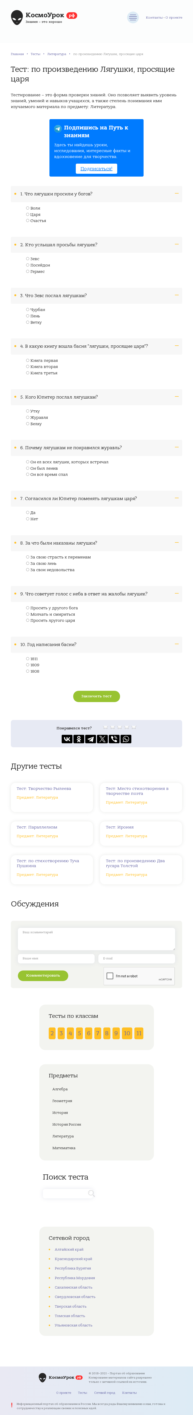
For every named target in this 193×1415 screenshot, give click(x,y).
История (60, 1113)
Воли (35, 208)
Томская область (70, 1316)
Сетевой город (104, 1393)
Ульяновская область (73, 1325)
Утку (35, 411)
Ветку (36, 322)
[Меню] (133, 17)
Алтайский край (69, 1249)
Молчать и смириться (52, 614)
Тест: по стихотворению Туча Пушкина (48, 863)
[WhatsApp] (126, 739)
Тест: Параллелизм (37, 827)
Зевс (34, 259)
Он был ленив (44, 468)
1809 (34, 665)
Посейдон (40, 265)
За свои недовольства (52, 570)
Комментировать (43, 975)
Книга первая (44, 360)
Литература (56, 54)
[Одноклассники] (78, 739)
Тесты (35, 54)
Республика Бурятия (73, 1268)
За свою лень (43, 563)
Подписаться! (96, 168)
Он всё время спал (49, 474)
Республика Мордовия (75, 1278)
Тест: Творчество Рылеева (44, 788)
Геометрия (62, 1101)
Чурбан (37, 309)
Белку (36, 424)
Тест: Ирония (120, 827)
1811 (34, 659)
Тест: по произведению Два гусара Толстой (135, 863)
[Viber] (114, 739)
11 (138, 1033)
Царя (35, 214)
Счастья (38, 220)
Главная (17, 54)
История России (66, 1124)
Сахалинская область (73, 1287)
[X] (102, 739)
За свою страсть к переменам (60, 557)
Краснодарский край (73, 1259)
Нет (34, 519)
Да (33, 512)
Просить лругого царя (52, 620)
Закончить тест (96, 696)
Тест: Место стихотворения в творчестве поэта (137, 791)
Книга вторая (44, 366)
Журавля (39, 417)
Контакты (154, 18)
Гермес (37, 271)
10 (127, 1033)
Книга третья (43, 373)
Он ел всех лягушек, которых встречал (69, 462)
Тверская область (71, 1306)
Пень (35, 316)
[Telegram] (90, 739)
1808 (34, 671)
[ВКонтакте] (67, 739)
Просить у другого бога (54, 608)
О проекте (173, 18)
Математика (63, 1148)
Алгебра (60, 1089)
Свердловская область (75, 1297)
